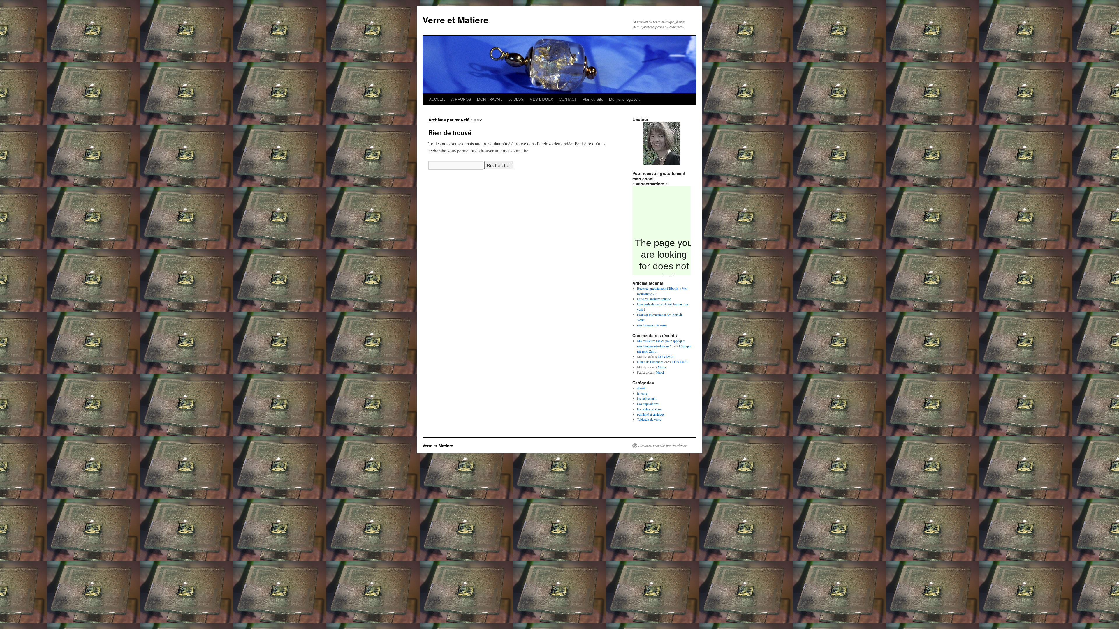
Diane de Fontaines (650, 361)
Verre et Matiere (455, 19)
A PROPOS (461, 99)
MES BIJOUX (541, 99)
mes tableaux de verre (652, 325)
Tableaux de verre (649, 419)
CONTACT (568, 99)
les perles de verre (649, 409)
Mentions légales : (624, 99)
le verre (642, 393)
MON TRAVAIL (489, 99)
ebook (641, 388)
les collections (646, 398)
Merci (662, 367)
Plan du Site (593, 99)
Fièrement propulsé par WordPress (662, 445)
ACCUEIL (437, 99)
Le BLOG (516, 99)
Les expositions (648, 403)
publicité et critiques (650, 414)
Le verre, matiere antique (654, 298)
